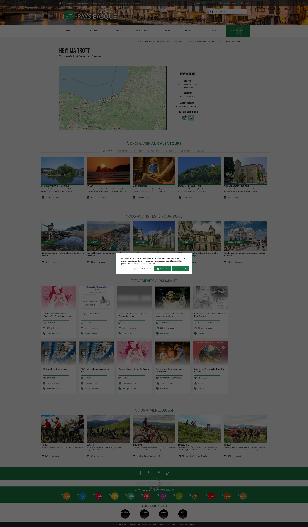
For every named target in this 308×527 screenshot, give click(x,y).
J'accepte (181, 268)
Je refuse (164, 268)
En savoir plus (143, 268)
